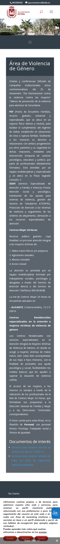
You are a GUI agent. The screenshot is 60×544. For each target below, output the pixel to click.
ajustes (42, 532)
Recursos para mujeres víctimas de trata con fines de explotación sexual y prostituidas (31, 460)
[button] (51, 14)
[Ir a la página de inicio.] (18, 11)
